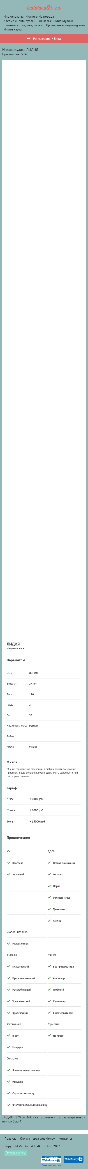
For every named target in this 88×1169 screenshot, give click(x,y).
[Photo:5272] (44, 187)
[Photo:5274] (44, 105)
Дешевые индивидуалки (56, 21)
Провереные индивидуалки (65, 25)
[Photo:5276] (44, 432)
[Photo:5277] (44, 514)
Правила (10, 1138)
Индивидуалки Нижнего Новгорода (29, 16)
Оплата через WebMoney (37, 1138)
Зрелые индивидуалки (19, 21)
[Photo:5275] (44, 350)
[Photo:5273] (44, 269)
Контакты (65, 1138)
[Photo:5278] (44, 596)
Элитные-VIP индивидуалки (23, 25)
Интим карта (13, 29)
